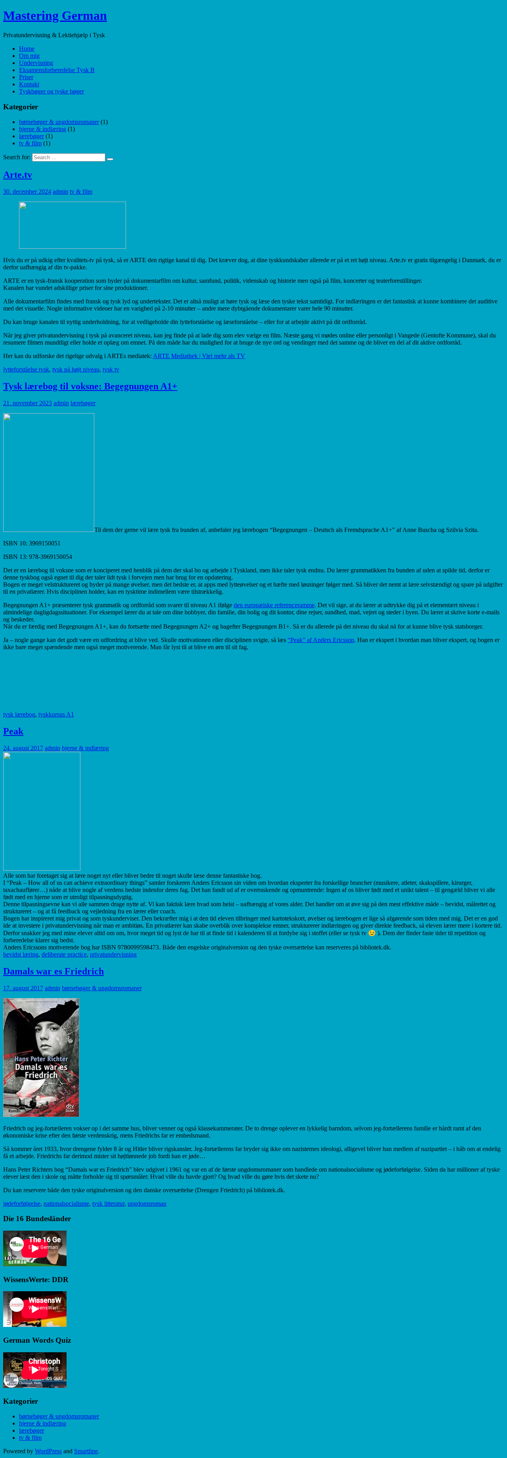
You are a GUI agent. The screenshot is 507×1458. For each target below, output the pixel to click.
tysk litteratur (108, 1203)
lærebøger (31, 136)
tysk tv (111, 369)
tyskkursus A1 (56, 714)
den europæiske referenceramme (274, 605)
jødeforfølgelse (21, 1203)
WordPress (48, 1451)
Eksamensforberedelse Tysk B (57, 70)
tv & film (30, 143)
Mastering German (55, 15)
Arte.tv (17, 175)
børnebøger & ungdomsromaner (59, 121)
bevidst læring (20, 954)
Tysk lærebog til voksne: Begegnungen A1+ (90, 386)
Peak (13, 731)
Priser (26, 77)
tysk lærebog (19, 714)
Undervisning (36, 62)
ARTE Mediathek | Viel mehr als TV (199, 356)
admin (60, 191)
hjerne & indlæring (42, 129)
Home (26, 48)
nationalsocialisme (66, 1203)
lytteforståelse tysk (26, 369)
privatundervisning (113, 954)
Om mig (29, 55)
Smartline (86, 1451)
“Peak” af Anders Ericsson (321, 640)
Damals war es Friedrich (53, 971)
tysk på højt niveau (75, 369)
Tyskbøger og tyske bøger (51, 91)
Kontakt (29, 84)
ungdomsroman (147, 1203)
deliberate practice (64, 954)
